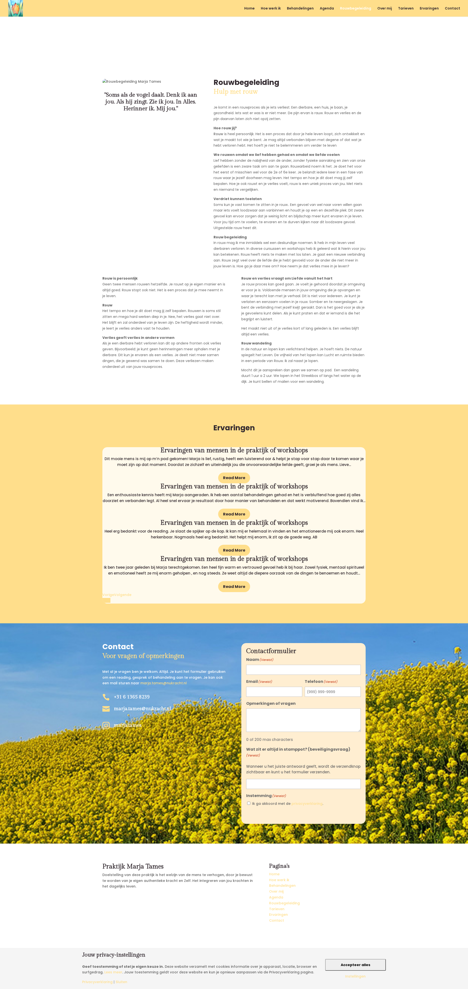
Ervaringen (429, 9)
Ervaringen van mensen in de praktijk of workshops (234, 450)
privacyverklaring (307, 803)
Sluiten (121, 982)
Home (249, 9)
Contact (452, 9)
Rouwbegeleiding (355, 9)
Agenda (327, 9)
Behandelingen (300, 9)
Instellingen (355, 976)
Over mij (384, 9)
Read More (234, 478)
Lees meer (113, 972)
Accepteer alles (355, 964)
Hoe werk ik (271, 9)
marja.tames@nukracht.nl (163, 683)
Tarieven (406, 9)
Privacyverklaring (97, 982)
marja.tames (127, 725)
